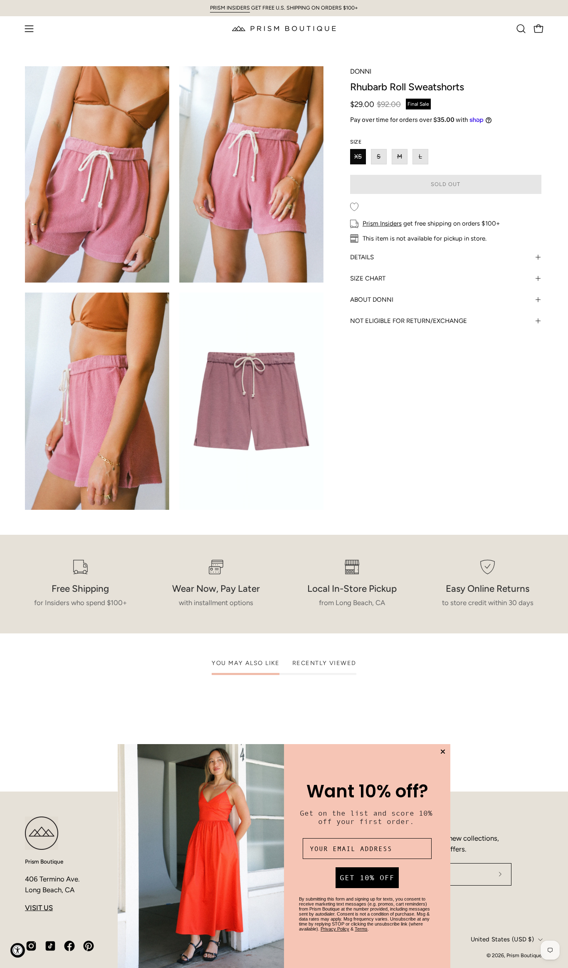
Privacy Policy (335, 928)
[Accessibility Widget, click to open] (17, 950)
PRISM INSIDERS (230, 8)
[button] (521, 28)
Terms (361, 928)
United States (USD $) (502, 939)
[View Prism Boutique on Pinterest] (88, 946)
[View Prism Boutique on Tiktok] (50, 946)
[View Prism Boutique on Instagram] (31, 946)
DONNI (360, 71)
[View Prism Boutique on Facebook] (69, 946)
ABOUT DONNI (371, 299)
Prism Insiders (382, 223)
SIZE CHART (367, 278)
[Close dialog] (443, 751)
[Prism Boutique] (284, 28)
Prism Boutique (44, 861)
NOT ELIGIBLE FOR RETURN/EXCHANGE (408, 321)
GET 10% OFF (367, 878)
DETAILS (362, 257)
